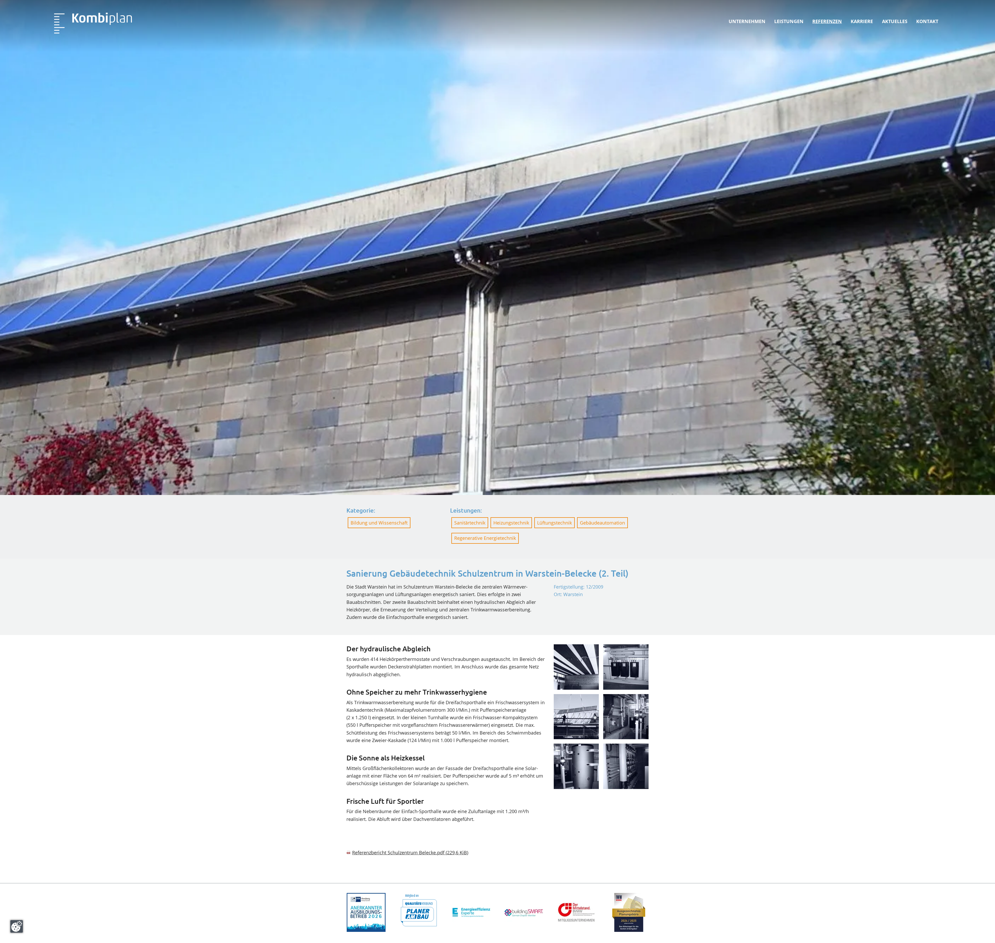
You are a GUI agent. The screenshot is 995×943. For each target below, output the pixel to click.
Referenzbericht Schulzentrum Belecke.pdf (410, 852)
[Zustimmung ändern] (16, 926)
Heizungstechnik (511, 523)
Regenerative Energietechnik (485, 538)
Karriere (862, 21)
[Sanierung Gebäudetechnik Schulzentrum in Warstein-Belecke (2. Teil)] (93, 23)
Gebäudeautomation (602, 523)
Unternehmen (747, 21)
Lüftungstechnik (554, 523)
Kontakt (927, 21)
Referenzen (827, 21)
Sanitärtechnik (469, 523)
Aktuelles (894, 21)
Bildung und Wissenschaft (379, 523)
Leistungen (789, 21)
